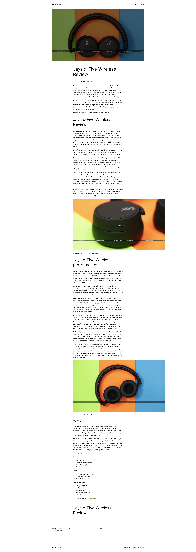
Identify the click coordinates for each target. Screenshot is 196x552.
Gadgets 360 (92, 498)
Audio (70, 528)
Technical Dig (56, 4)
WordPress (140, 547)
